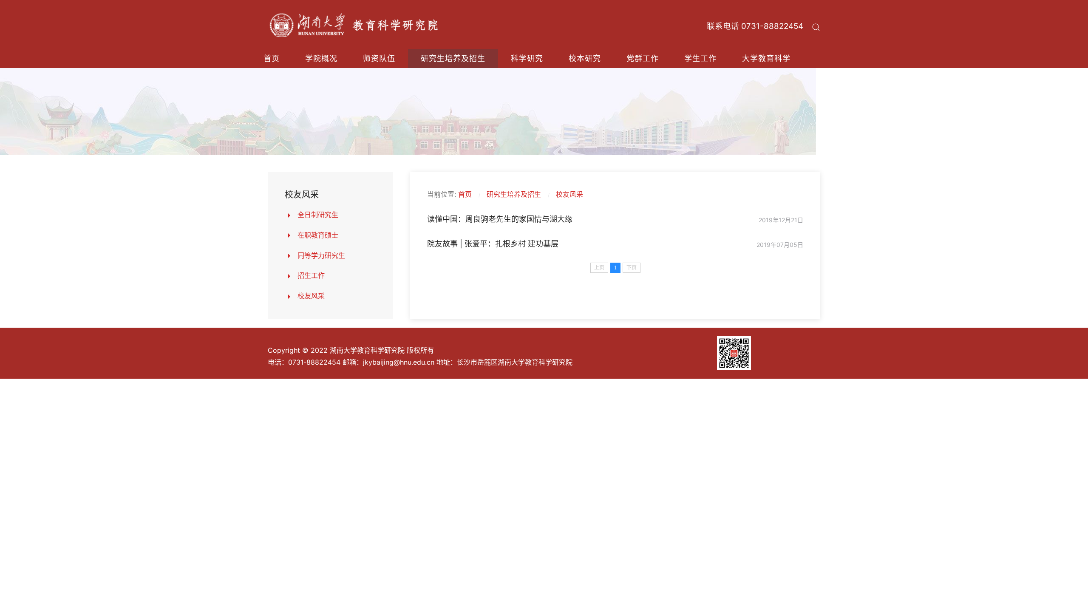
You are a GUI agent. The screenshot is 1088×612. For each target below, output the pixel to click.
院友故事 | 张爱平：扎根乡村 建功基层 (492, 243)
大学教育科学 (766, 58)
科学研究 (527, 58)
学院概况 (321, 58)
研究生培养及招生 (453, 58)
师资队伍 (379, 58)
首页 (272, 58)
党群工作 (642, 58)
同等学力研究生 (321, 255)
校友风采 (311, 296)
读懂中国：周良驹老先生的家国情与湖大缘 (499, 219)
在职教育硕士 (318, 235)
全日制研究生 (318, 214)
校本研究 (585, 58)
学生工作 (700, 58)
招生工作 (311, 275)
